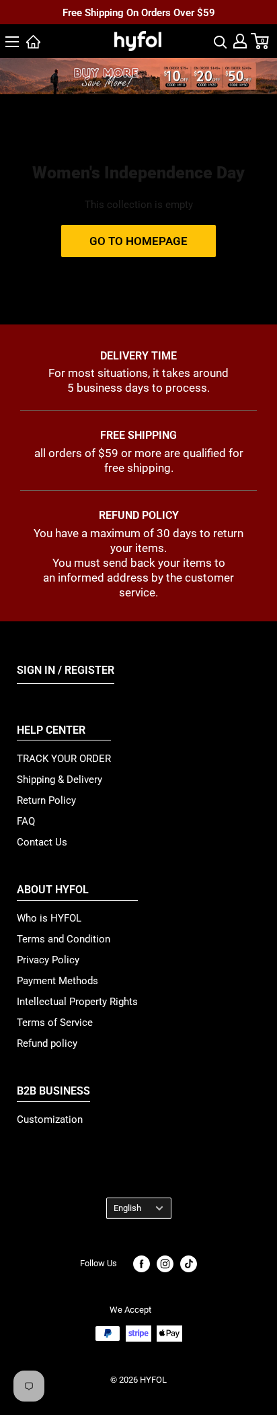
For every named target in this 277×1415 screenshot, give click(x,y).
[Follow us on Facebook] (141, 1263)
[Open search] (220, 41)
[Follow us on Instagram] (165, 1263)
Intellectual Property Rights (77, 1002)
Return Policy (46, 800)
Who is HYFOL (49, 918)
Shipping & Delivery (59, 779)
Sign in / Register (65, 670)
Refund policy (47, 1043)
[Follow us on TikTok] (188, 1263)
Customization (50, 1119)
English (127, 1208)
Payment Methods (57, 981)
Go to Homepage (138, 241)
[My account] (240, 41)
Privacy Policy (48, 960)
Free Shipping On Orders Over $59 (139, 13)
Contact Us (42, 842)
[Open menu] (12, 41)
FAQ (26, 821)
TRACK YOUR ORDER (64, 759)
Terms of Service (55, 1022)
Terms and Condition (63, 939)
